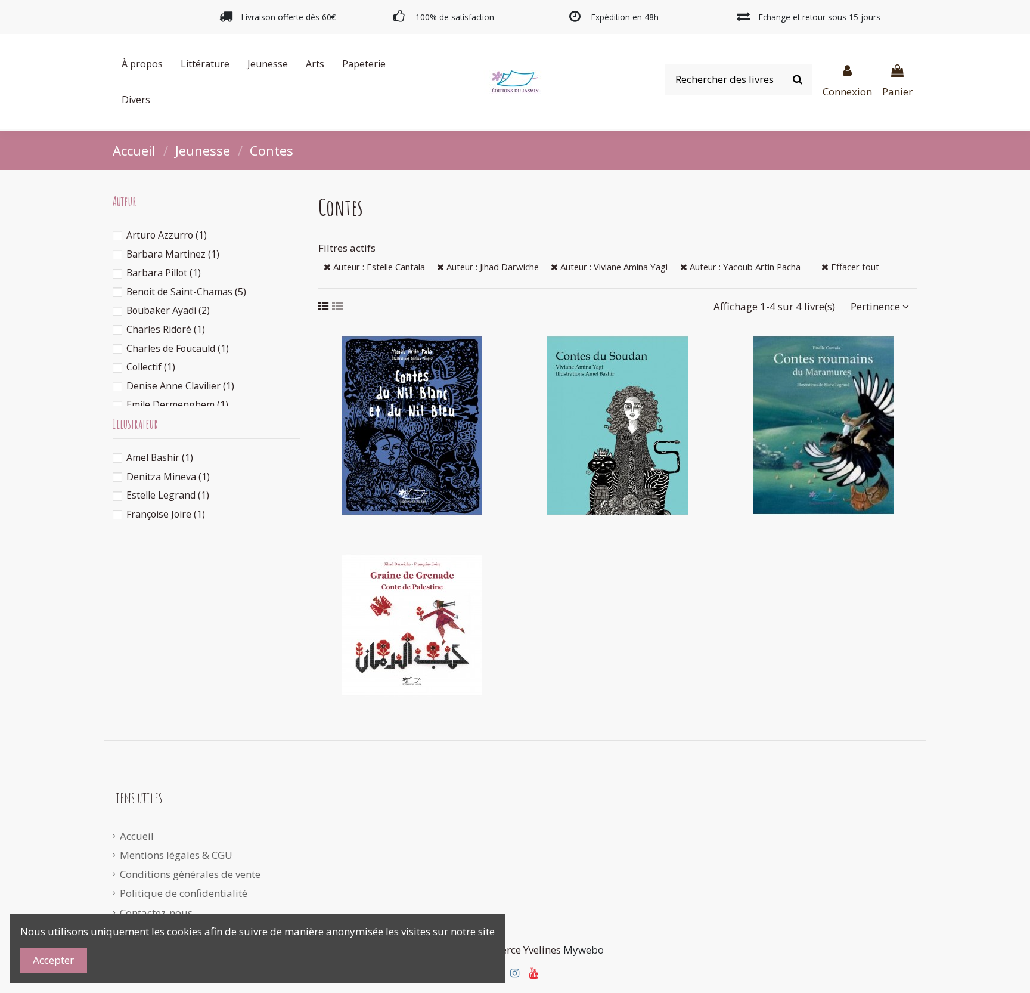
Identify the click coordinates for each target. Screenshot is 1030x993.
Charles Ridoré (165, 329)
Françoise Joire (165, 514)
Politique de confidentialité (183, 893)
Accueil (137, 836)
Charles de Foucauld (177, 348)
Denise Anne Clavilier (180, 385)
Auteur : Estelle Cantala (378, 267)
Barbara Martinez (172, 254)
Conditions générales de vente (190, 874)
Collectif (150, 366)
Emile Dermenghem (177, 404)
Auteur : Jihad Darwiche (491, 267)
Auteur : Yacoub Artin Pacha (744, 267)
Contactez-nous (156, 913)
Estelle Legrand (167, 495)
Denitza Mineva (168, 476)
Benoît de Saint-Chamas (186, 291)
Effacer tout (854, 267)
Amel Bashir (159, 457)
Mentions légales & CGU (176, 855)
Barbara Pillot (163, 272)
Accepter (53, 960)
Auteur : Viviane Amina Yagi (613, 267)
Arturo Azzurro (166, 235)
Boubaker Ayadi (168, 310)
